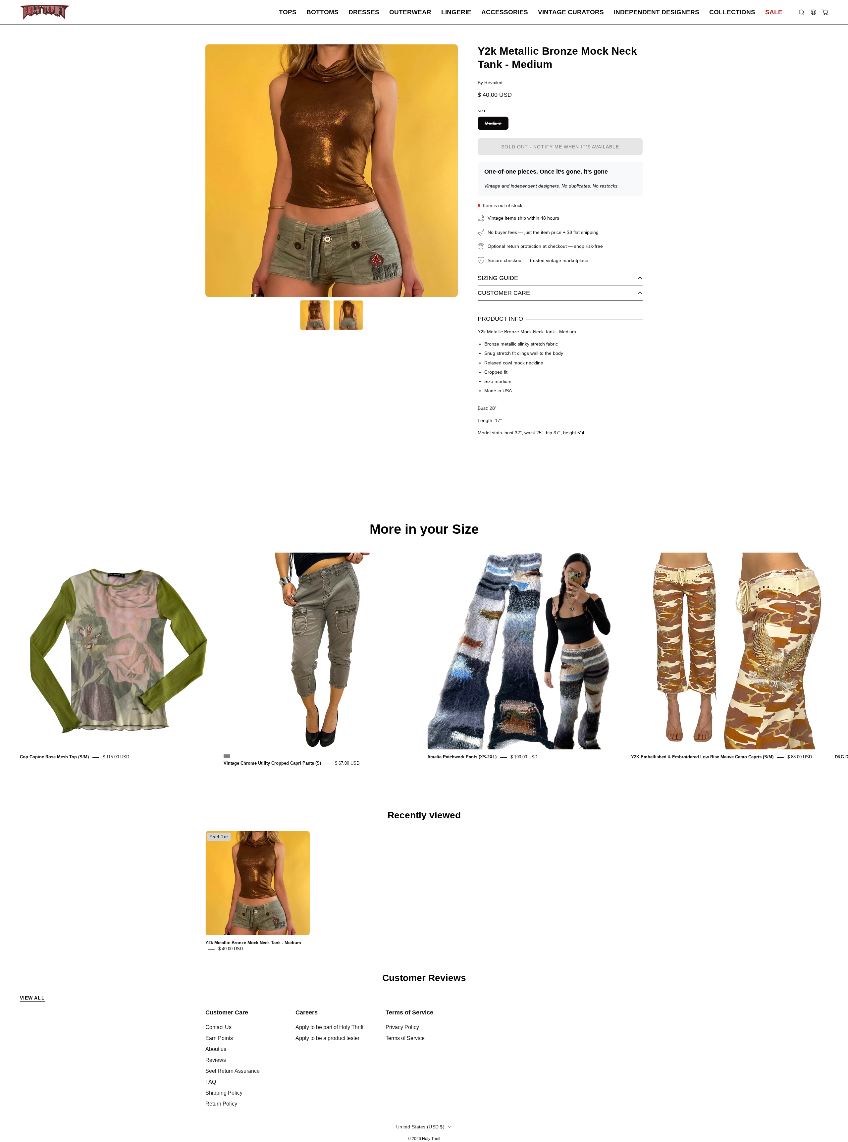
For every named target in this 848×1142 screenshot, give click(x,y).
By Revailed (490, 82)
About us (215, 1049)
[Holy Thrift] (45, 12)
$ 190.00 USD (523, 757)
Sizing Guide (498, 278)
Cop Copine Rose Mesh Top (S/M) (54, 757)
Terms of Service (409, 1012)
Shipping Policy (223, 1093)
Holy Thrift (431, 1138)
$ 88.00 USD (799, 757)
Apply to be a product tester (327, 1038)
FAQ (210, 1082)
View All (32, 998)
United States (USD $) (420, 1126)
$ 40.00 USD (230, 949)
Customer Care (504, 293)
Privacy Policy (402, 1027)
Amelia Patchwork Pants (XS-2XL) (462, 757)
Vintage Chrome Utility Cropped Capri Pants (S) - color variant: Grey (227, 756)
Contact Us (218, 1027)
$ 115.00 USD (116, 757)
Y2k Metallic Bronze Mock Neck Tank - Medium (253, 943)
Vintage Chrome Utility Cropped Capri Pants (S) (272, 763)
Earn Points (219, 1038)
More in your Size (424, 529)
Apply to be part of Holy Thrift (329, 1027)
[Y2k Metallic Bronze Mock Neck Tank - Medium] (315, 315)
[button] (287, 12)
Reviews (215, 1060)
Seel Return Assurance (232, 1071)
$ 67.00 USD (347, 763)
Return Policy (221, 1104)
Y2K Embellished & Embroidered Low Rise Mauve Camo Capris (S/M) (702, 757)
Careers (306, 1012)
